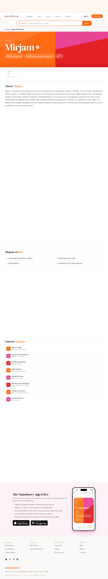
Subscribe (97, 16)
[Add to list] (37, 47)
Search (86, 23)
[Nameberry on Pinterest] (14, 559)
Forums (57, 16)
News (48, 16)
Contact (83, 552)
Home (7, 29)
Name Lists (34, 545)
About (82, 549)
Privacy (24, 575)
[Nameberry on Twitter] (6, 559)
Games (67, 16)
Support (43, 575)
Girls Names (9, 545)
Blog (81, 545)
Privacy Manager (34, 575)
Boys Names (9, 549)
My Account (59, 552)
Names (29, 16)
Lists (39, 16)
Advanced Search (36, 549)
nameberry (13, 568)
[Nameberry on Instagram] (17, 559)
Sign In (86, 16)
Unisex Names (10, 552)
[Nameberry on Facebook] (10, 559)
